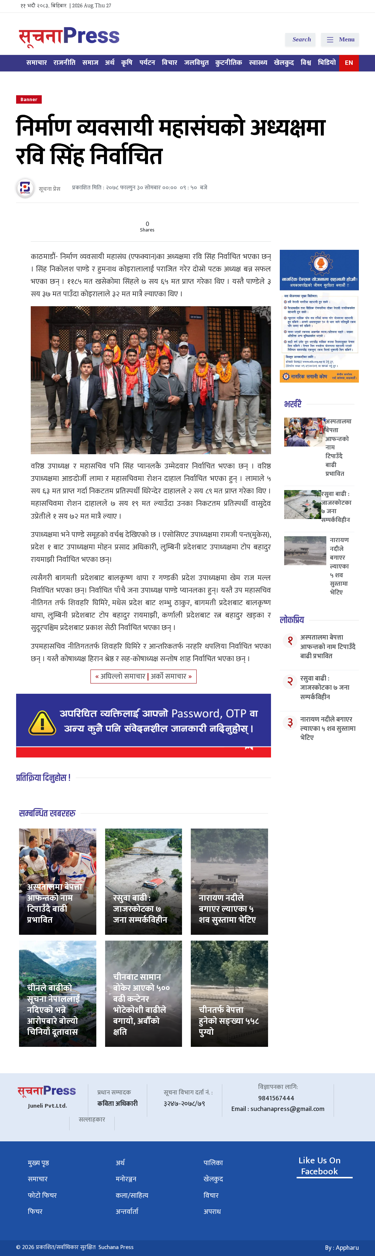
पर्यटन (147, 62)
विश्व (306, 62)
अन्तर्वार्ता (127, 1212)
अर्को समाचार (169, 676)
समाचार (36, 62)
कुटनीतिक (228, 62)
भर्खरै (292, 404)
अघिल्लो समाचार (124, 676)
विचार (169, 62)
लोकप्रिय (292, 620)
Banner (29, 99)
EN (349, 62)
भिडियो (327, 62)
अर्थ (110, 62)
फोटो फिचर (42, 1195)
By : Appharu (342, 1247)
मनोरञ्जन (126, 1179)
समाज (90, 62)
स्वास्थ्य (258, 62)
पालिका (213, 1163)
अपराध (212, 1212)
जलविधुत (196, 62)
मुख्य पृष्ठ (38, 1163)
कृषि (127, 62)
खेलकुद (284, 62)
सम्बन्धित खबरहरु (47, 814)
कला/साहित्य (132, 1195)
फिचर (35, 1212)
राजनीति (64, 62)
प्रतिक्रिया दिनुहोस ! (43, 778)
